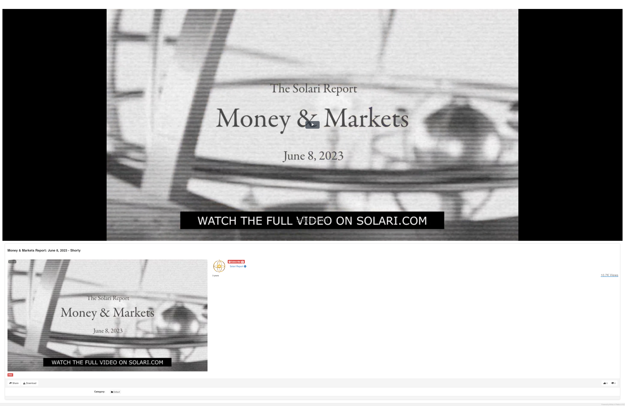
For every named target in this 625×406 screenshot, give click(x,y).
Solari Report (237, 266)
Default (116, 391)
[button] (236, 261)
